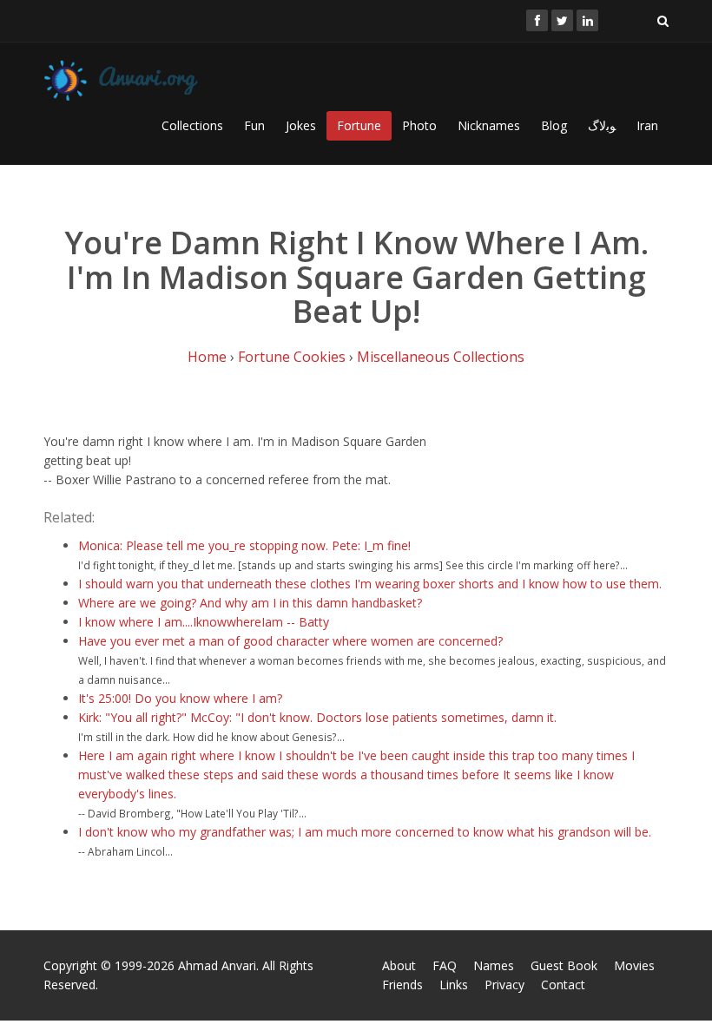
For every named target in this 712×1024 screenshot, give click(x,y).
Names (493, 965)
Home (207, 356)
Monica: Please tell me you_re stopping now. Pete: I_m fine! (244, 545)
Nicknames (489, 125)
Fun (254, 125)
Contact (563, 984)
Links (453, 984)
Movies (634, 965)
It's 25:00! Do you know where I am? (180, 698)
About (399, 965)
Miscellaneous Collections (440, 356)
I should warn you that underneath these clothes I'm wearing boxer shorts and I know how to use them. (370, 583)
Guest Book (564, 965)
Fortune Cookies (292, 356)
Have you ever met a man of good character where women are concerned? (290, 641)
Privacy (504, 984)
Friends (402, 984)
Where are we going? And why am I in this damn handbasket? (250, 602)
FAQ (444, 965)
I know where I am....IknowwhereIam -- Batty (203, 622)
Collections (192, 125)
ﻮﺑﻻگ (602, 125)
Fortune (359, 125)
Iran (647, 125)
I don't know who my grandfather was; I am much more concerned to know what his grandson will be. (364, 832)
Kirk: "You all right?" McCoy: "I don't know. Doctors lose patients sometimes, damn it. (317, 717)
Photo (419, 125)
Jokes (301, 125)
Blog (554, 125)
